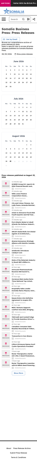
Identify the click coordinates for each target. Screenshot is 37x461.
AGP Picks (5, 3)
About (8, 448)
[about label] (13, 189)
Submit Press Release (18, 453)
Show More (18, 373)
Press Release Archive (22, 448)
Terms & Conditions (18, 457)
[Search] (23, 19)
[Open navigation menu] (4, 19)
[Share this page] (33, 19)
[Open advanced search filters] (28, 19)
